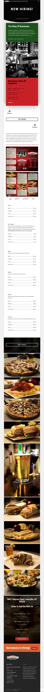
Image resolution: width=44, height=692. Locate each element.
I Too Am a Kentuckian (11, 672)
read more (31, 35)
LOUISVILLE (10, 664)
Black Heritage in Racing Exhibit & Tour (13, 668)
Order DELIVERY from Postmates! (22, 18)
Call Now (10, 102)
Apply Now (34, 648)
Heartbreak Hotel (10, 681)
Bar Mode (15, 690)
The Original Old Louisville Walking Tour (12, 676)
